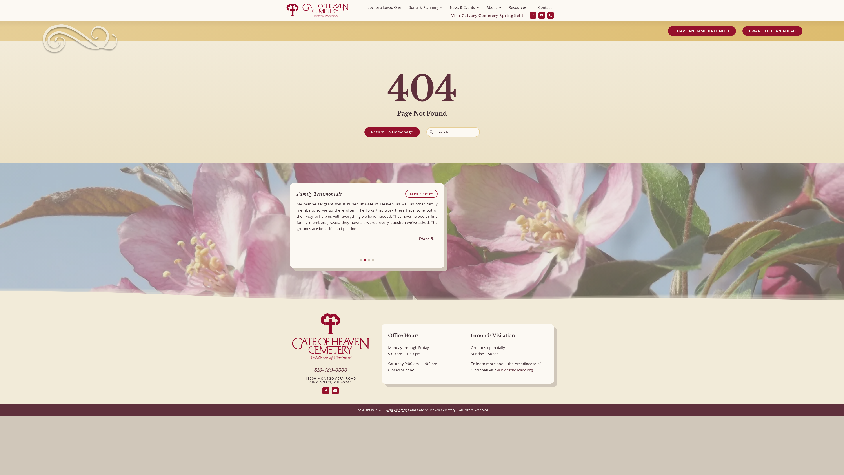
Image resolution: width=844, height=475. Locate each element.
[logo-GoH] (317, 3)
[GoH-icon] (330, 315)
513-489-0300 (330, 370)
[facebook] (533, 15)
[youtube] (541, 15)
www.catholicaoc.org (515, 370)
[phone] (550, 15)
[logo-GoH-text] (330, 339)
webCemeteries (397, 410)
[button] (361, 260)
